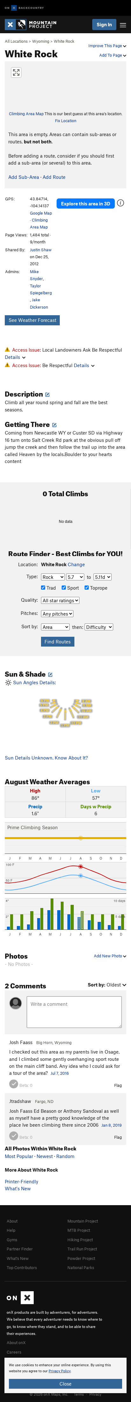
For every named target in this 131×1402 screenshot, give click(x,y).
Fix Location (65, 120)
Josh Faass (20, 1042)
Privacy (95, 1394)
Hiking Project (80, 1239)
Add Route (54, 177)
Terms (79, 1394)
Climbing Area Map (26, 113)
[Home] (34, 24)
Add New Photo (108, 955)
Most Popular (19, 1156)
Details (12, 357)
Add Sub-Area (23, 177)
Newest (45, 1156)
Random (65, 1156)
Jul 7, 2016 (60, 1073)
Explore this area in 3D (85, 203)
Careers (14, 1352)
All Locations (16, 41)
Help (11, 1230)
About (12, 1221)
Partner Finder (20, 1248)
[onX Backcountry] (24, 8)
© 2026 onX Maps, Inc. (49, 1394)
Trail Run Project (82, 1248)
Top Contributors (22, 1267)
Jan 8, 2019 (111, 1125)
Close (65, 1383)
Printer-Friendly (21, 1181)
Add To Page (111, 55)
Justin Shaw (41, 249)
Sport (72, 588)
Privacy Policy (60, 1371)
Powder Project (81, 1258)
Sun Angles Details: (51, 703)
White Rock (64, 41)
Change (76, 564)
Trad (50, 588)
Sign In (104, 24)
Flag (118, 1085)
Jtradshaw (20, 1101)
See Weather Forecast (32, 320)
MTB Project (78, 1230)
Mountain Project (82, 1221)
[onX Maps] (20, 1302)
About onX (16, 1342)
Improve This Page (105, 45)
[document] (65, 1375)
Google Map (41, 213)
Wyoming (40, 41)
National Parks (80, 1267)
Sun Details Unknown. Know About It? (46, 757)
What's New (18, 1188)
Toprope (98, 588)
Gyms (12, 1239)
